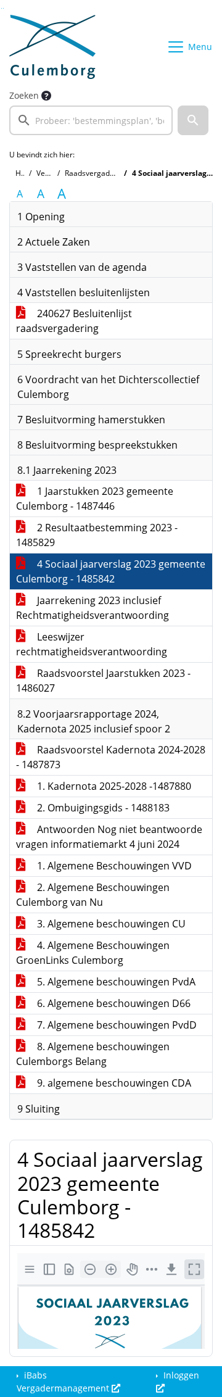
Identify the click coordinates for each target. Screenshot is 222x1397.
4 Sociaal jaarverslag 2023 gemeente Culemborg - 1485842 (110, 571)
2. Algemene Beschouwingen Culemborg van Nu (93, 895)
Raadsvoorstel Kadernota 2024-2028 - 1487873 (110, 757)
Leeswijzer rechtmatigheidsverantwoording (91, 644)
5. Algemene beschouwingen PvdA (115, 982)
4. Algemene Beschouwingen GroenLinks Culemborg (93, 953)
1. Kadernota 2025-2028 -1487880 (113, 786)
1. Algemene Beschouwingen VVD (113, 866)
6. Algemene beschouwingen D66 (113, 1003)
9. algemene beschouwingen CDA (113, 1083)
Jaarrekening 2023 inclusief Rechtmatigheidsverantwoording (92, 608)
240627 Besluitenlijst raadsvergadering (74, 321)
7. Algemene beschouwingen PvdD (116, 1025)
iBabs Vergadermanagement (64, 1381)
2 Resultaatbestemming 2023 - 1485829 (97, 535)
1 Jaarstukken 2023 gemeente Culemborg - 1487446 (94, 498)
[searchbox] (91, 120)
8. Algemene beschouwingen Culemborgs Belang (93, 1054)
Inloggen (180, 1375)
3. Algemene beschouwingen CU (110, 924)
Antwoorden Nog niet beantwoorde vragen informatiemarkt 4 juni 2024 (109, 837)
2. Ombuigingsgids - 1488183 (102, 808)
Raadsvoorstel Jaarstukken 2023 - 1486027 (103, 680)
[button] (193, 120)
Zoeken (24, 95)
